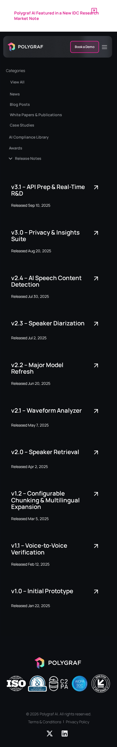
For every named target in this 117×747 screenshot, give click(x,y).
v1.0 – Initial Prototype (42, 591)
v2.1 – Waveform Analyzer (46, 410)
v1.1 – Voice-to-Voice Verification (39, 548)
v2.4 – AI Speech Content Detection (46, 281)
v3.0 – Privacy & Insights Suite (45, 235)
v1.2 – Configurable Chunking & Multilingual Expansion (45, 500)
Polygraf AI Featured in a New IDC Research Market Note (56, 15)
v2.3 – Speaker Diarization (48, 323)
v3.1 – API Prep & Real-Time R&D (48, 190)
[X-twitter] (50, 733)
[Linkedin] (65, 733)
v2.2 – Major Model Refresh (37, 368)
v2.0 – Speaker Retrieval (45, 452)
